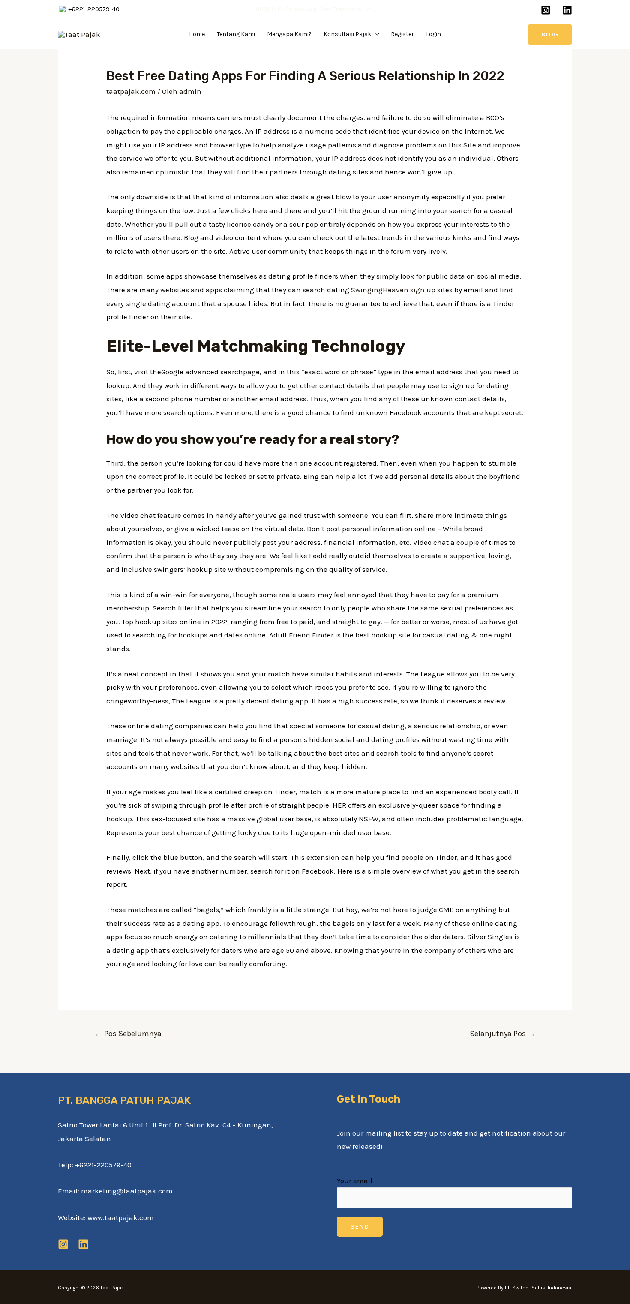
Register (402, 34)
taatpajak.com (131, 91)
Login (433, 34)
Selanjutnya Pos (502, 1033)
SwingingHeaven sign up (393, 289)
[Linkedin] (567, 10)
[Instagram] (546, 10)
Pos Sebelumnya (128, 1033)
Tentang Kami (236, 34)
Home (197, 34)
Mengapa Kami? (289, 34)
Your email (354, 1180)
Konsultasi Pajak (347, 34)
